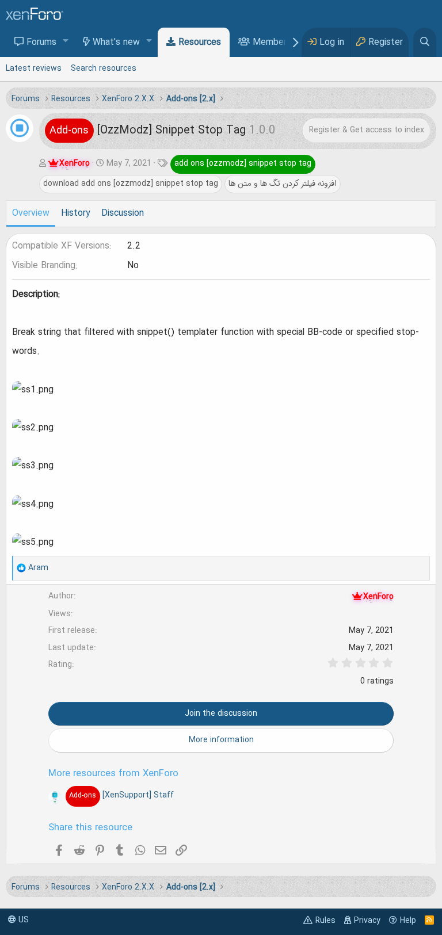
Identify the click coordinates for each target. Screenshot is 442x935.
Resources (199, 42)
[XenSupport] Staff (121, 795)
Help (408, 920)
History (75, 213)
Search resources (103, 68)
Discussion (122, 213)
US (22, 920)
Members (272, 42)
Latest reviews (34, 68)
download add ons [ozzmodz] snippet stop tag (130, 183)
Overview (30, 213)
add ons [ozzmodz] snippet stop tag (242, 163)
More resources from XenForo (113, 773)
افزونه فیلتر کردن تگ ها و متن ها (282, 183)
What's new (116, 42)
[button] (66, 42)
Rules (325, 920)
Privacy (367, 920)
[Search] (424, 42)
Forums (41, 42)
